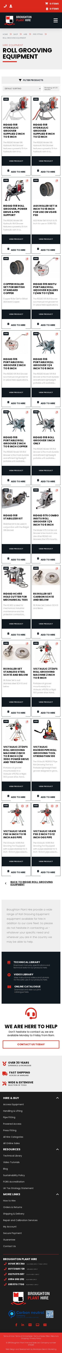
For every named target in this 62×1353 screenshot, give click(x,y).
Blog (5, 1168)
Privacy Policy (35, 1338)
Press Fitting (9, 1130)
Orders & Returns (12, 1207)
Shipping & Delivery (13, 1213)
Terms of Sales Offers (42, 1336)
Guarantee (9, 1239)
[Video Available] (22, 806)
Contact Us (9, 1246)
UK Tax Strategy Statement (18, 1188)
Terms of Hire (8, 1336)
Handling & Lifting (12, 1111)
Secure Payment (12, 1233)
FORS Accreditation (13, 1181)
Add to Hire (18, 171)
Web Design (10, 1349)
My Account (10, 1226)
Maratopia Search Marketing (44, 1349)
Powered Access (12, 1123)
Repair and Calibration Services (20, 1220)
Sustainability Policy (14, 1175)
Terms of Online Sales (23, 1336)
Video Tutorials (11, 1162)
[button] (51, 4)
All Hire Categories (13, 1136)
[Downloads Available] (27, 100)
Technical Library (12, 1155)
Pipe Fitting (9, 1117)
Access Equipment (13, 1104)
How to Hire (9, 1200)
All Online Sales (11, 1143)
